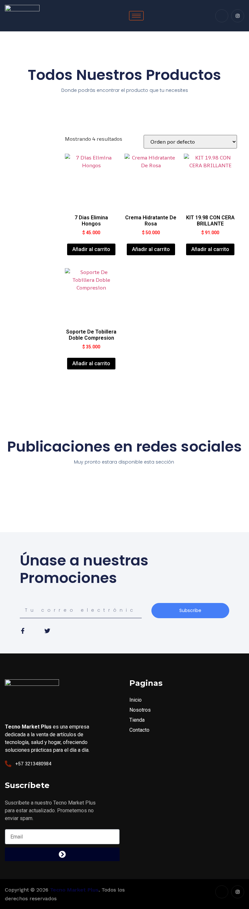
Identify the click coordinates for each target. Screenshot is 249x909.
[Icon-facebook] (221, 15)
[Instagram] (237, 15)
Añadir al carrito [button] (91, 249)
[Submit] (62, 854)
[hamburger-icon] (136, 15)
